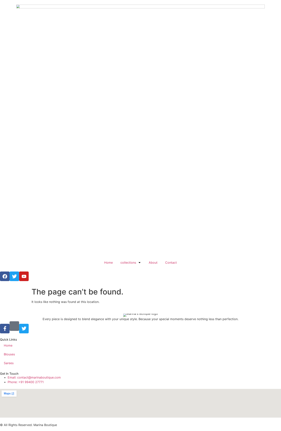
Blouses (9, 354)
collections (128, 262)
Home (108, 262)
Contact (171, 262)
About (153, 262)
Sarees (9, 363)
